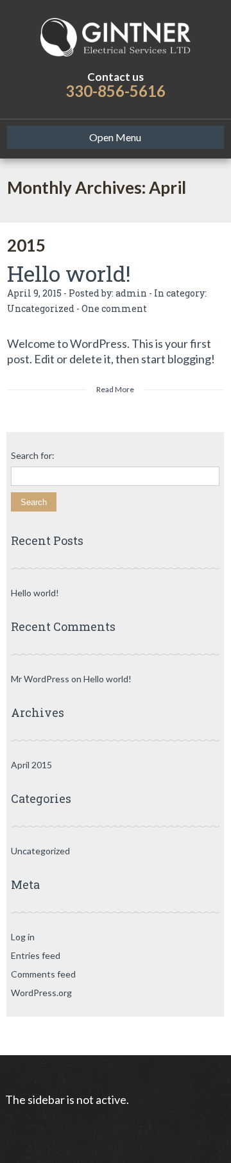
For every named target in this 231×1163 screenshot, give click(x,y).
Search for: (33, 455)
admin (131, 293)
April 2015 (31, 764)
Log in (23, 936)
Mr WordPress (40, 678)
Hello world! (69, 273)
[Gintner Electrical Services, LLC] (115, 35)
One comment (114, 308)
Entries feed (35, 955)
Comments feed (43, 974)
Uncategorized (40, 308)
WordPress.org (41, 992)
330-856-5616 (115, 91)
